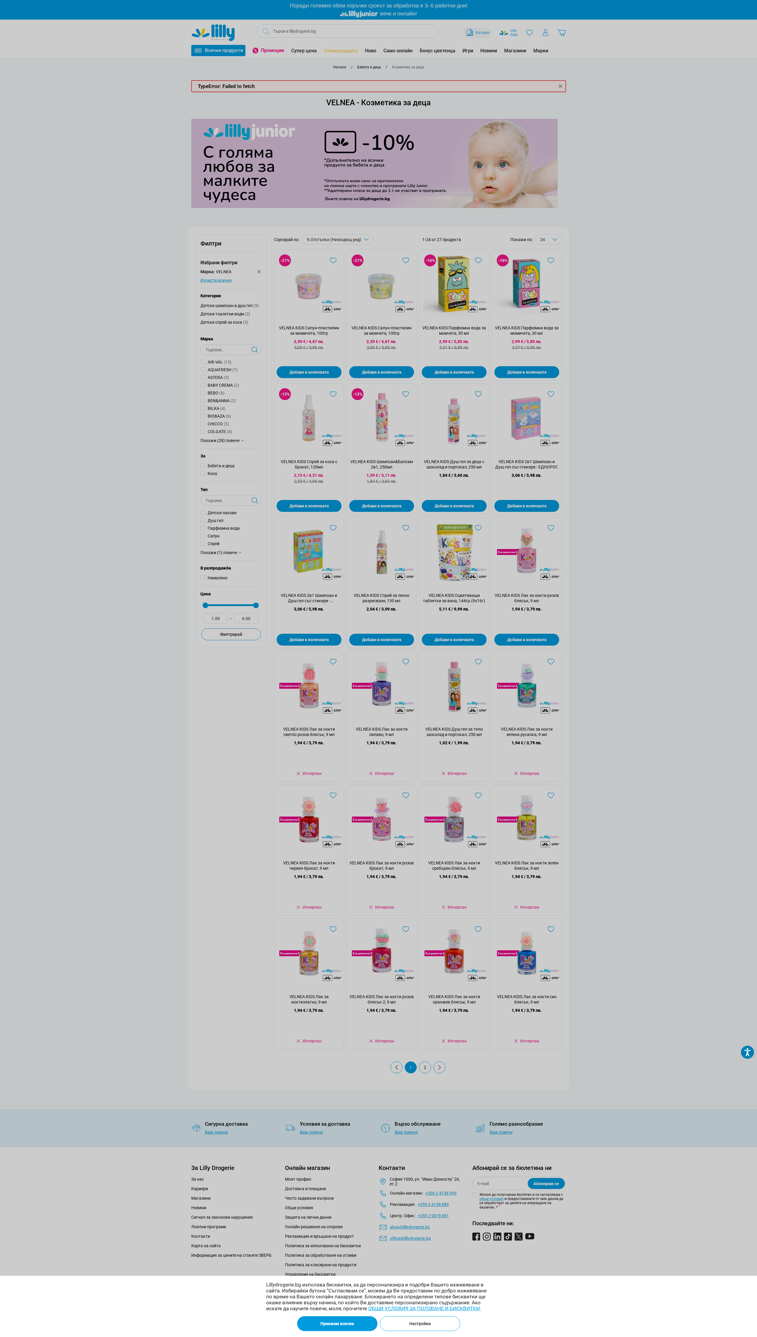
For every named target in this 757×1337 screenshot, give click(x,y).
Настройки (420, 1323)
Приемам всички (337, 1323)
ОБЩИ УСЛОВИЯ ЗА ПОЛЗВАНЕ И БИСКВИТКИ (424, 1308)
